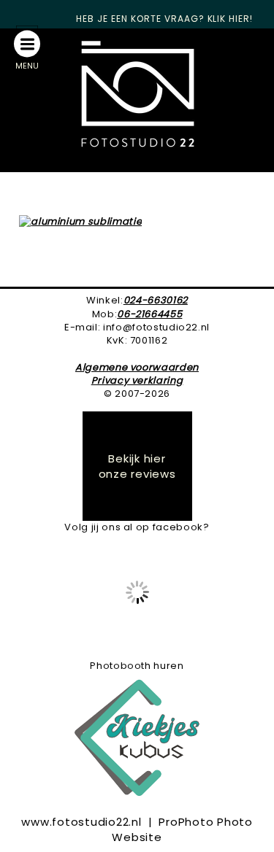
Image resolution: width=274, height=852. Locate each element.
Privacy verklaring (137, 380)
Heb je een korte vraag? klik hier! (164, 18)
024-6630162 (155, 300)
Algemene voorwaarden (137, 367)
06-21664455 (149, 314)
